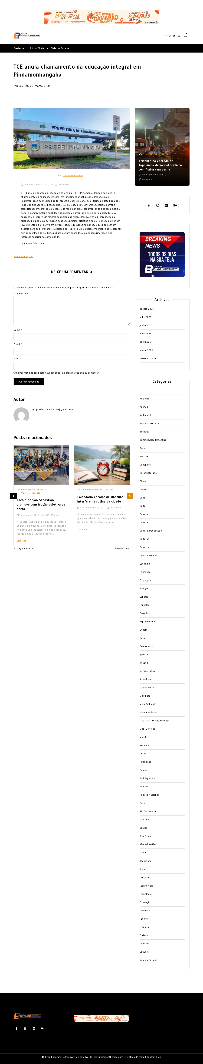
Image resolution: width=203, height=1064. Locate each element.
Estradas (145, 613)
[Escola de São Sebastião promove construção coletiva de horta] (41, 465)
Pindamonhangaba (23, 256)
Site (15, 358)
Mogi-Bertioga (148, 729)
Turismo (144, 935)
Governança (146, 646)
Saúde (143, 852)
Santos (143, 828)
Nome (17, 330)
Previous (13, 496)
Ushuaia (144, 951)
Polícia (143, 770)
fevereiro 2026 (148, 358)
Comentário (20, 293)
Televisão (145, 910)
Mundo (143, 737)
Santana (144, 819)
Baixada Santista (149, 423)
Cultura (144, 514)
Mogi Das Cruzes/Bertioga (154, 720)
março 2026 (146, 350)
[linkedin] (174, 36)
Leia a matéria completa (34, 243)
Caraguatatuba (148, 473)
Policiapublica (147, 778)
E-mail (17, 344)
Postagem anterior (24, 548)
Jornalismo (146, 679)
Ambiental (145, 415)
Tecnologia (146, 894)
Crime (143, 489)
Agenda (144, 407)
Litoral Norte (37, 48)
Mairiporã (145, 696)
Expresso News (148, 621)
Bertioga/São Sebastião (33, 490)
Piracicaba (146, 762)
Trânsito (144, 927)
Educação (145, 572)
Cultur (143, 506)
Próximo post (122, 548)
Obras (143, 753)
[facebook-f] (166, 36)
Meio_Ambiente (148, 712)
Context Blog (154, 1057)
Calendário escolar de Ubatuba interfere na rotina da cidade (100, 499)
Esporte (144, 596)
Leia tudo (21, 541)
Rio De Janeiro (148, 811)
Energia (144, 588)
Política (144, 786)
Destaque (18, 48)
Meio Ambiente (148, 704)
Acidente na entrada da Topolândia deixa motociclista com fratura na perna (160, 165)
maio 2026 (145, 333)
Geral (143, 638)
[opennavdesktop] (186, 36)
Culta (143, 497)
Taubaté (144, 877)
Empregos (145, 580)
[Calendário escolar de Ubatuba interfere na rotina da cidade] (102, 465)
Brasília (144, 456)
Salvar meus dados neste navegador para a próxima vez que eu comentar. (57, 373)
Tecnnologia (146, 885)
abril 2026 (145, 342)
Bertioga (144, 431)
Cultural (144, 522)
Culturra (144, 547)
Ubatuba (109, 490)
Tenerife (144, 918)
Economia (145, 563)
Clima (143, 481)
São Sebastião (162, 154)
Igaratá (144, 654)
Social (143, 869)
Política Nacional (149, 795)
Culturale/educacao (73, 175)
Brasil (143, 448)
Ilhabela (144, 663)
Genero (144, 629)
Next (130, 496)
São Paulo (145, 836)
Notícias (144, 745)
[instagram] (170, 36)
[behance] (179, 36)
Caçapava (145, 464)
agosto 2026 (147, 309)
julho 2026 (145, 317)
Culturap (144, 539)
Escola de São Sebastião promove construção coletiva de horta (41, 504)
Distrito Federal (148, 555)
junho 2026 (146, 325)
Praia (143, 803)
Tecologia (145, 902)
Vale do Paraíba (60, 48)
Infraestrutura (148, 671)
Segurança (146, 861)
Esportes (145, 605)
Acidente (147, 154)
